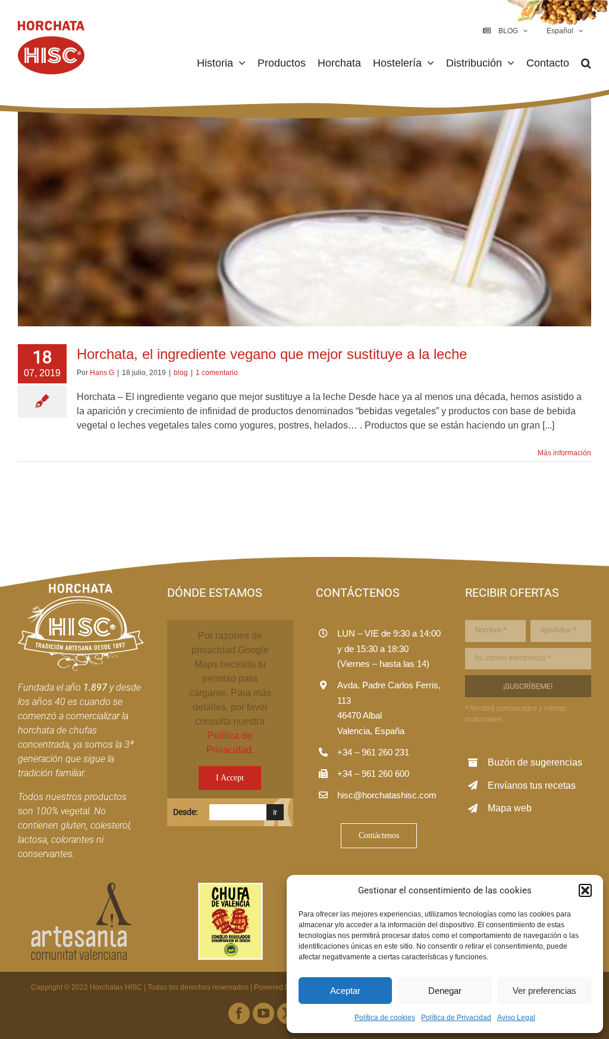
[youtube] (263, 1013)
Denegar (445, 991)
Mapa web (510, 808)
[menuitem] (563, 31)
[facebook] (239, 1013)
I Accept (230, 777)
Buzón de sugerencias (535, 762)
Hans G (102, 373)
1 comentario (217, 373)
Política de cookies (384, 1017)
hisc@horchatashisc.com (387, 795)
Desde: (185, 812)
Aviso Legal (516, 1017)
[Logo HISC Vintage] (81, 588)
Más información (564, 453)
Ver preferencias (544, 991)
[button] (585, 890)
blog (181, 373)
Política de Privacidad (456, 1017)
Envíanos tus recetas (532, 785)
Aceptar (345, 991)
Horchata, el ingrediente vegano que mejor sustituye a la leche (272, 354)
